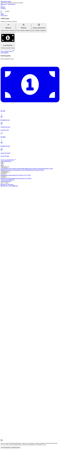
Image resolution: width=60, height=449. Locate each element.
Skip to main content (6, 1)
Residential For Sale (6, 175)
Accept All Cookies (15, 447)
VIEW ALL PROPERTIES (7, 179)
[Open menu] (2, 163)
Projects (8, 161)
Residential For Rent (6, 178)
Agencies (3, 161)
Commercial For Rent (16, 178)
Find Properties (4, 52)
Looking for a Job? (5, 184)
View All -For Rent (26, 178)
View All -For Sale (26, 175)
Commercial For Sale (16, 175)
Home (2, 14)
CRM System (4, 15)
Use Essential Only (5, 447)
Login (11, 184)
